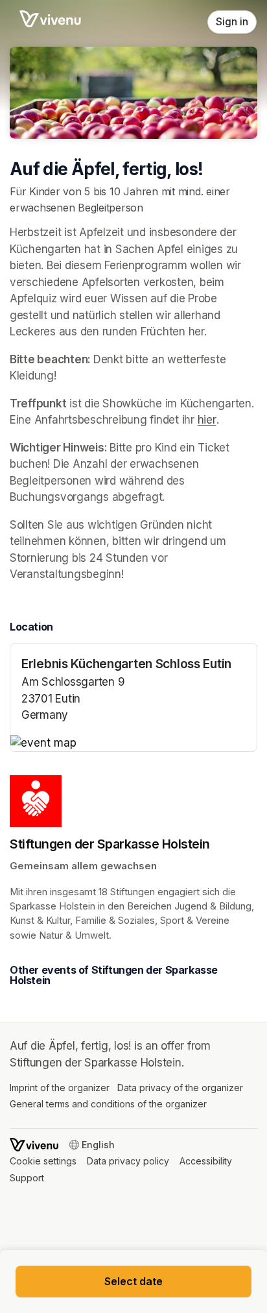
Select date (133, 1281)
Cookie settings (43, 1160)
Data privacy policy (128, 1160)
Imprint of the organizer (60, 1087)
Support (27, 1177)
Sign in (232, 22)
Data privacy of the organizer (180, 1087)
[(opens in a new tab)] (133, 743)
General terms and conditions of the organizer (108, 1103)
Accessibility (206, 1160)
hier (207, 419)
